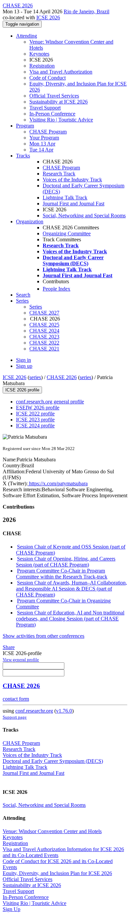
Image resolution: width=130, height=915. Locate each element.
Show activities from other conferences (43, 636)
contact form (16, 699)
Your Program (44, 137)
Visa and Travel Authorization (60, 72)
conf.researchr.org (34, 711)
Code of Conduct (47, 78)
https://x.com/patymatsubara (58, 483)
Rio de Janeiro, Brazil (86, 11)
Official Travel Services (54, 96)
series (35, 377)
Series (35, 307)
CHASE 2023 (44, 337)
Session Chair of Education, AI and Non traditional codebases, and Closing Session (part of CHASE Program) (70, 618)
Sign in (23, 360)
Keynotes (39, 54)
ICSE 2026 (48, 17)
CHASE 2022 (44, 342)
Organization (29, 221)
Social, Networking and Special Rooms (84, 215)
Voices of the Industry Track (72, 179)
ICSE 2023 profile (35, 419)
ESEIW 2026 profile (37, 407)
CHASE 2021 (44, 348)
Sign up (24, 366)
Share (9, 647)
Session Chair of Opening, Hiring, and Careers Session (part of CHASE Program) (65, 562)
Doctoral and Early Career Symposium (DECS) (53, 761)
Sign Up (11, 909)
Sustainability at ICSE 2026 (58, 102)
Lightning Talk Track (65, 197)
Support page (15, 717)
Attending (26, 36)
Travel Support (45, 108)
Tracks (23, 155)
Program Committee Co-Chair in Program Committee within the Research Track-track (61, 573)
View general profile (21, 659)
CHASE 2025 (44, 325)
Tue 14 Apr (41, 149)
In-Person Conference (52, 113)
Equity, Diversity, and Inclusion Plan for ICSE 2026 (57, 873)
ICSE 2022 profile (35, 413)
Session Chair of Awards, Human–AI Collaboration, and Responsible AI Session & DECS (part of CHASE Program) (71, 588)
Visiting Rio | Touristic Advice (61, 119)
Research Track (59, 173)
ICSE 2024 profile (35, 425)
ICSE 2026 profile (22, 389)
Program (25, 125)
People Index (56, 289)
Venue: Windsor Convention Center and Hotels (52, 831)
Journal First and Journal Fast (73, 203)
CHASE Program (48, 131)
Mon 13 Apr (42, 143)
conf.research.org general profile (50, 401)
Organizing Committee (67, 233)
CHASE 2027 (44, 313)
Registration (42, 66)
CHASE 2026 (62, 377)
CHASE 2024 (44, 331)
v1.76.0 (64, 711)
